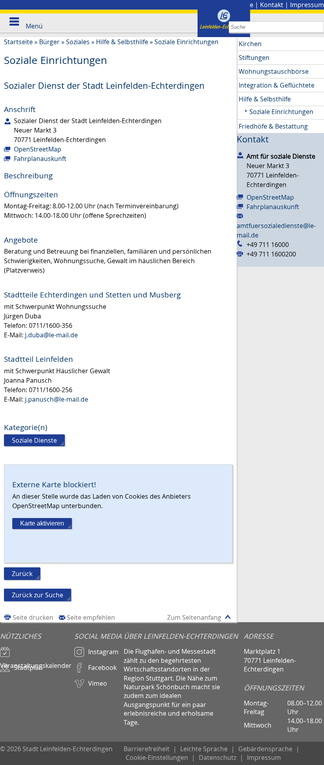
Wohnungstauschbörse (274, 71)
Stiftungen (254, 57)
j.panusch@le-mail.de (56, 399)
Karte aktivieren (42, 523)
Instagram (103, 651)
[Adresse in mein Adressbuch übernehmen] (240, 154)
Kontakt (271, 4)
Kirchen (250, 43)
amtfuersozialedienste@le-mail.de (276, 230)
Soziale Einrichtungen (186, 41)
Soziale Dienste (34, 440)
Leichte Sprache (204, 748)
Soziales (78, 41)
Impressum (307, 4)
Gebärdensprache (265, 748)
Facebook (102, 667)
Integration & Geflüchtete (277, 85)
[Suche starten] (318, 27)
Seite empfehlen (91, 617)
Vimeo (97, 683)
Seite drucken (33, 617)
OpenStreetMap (37, 149)
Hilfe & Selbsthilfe (122, 41)
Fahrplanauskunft (40, 158)
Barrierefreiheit (147, 748)
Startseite (18, 41)
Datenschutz (217, 757)
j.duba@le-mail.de (51, 335)
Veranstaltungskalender (36, 662)
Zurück (22, 573)
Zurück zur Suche (37, 595)
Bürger (49, 41)
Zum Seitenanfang (194, 617)
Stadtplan (28, 667)
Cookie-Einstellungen (157, 757)
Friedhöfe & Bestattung (273, 126)
